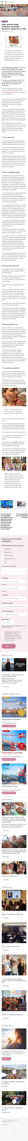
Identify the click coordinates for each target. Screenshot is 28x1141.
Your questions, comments (9, 566)
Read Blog (6, 1058)
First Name (4, 584)
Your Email (5, 595)
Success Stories (7, 799)
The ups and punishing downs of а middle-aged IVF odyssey (21, 515)
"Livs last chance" (20, 126)
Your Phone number (7, 603)
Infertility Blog (7, 1026)
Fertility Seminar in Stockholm (11, 719)
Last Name (4, 591)
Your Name (5, 578)
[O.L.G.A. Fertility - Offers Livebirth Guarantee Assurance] (10, 2)
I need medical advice (10, 558)
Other (5, 562)
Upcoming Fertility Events (11, 694)
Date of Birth (5, 619)
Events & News (7, 887)
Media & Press (7, 655)
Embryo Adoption (8, 555)
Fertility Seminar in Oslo (9, 786)
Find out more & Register (9, 725)
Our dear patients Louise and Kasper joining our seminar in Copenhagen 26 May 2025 (14, 980)
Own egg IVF (7, 549)
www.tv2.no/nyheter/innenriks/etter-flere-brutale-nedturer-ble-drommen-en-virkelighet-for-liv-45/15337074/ (14, 92)
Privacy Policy (5, 1124)
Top (14, 1130)
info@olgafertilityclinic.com (8, 1121)
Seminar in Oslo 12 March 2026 (10, 946)
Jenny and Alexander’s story (10, 876)
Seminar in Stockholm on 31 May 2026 (12, 914)
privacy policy (11, 640)
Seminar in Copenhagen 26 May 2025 (12, 1014)
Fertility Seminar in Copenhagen (12, 753)
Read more (6, 686)
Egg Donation (7, 552)
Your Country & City (7, 611)
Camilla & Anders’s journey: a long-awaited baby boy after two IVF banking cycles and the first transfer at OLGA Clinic (14, 851)
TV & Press (4, 21)
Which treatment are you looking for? (13, 545)
